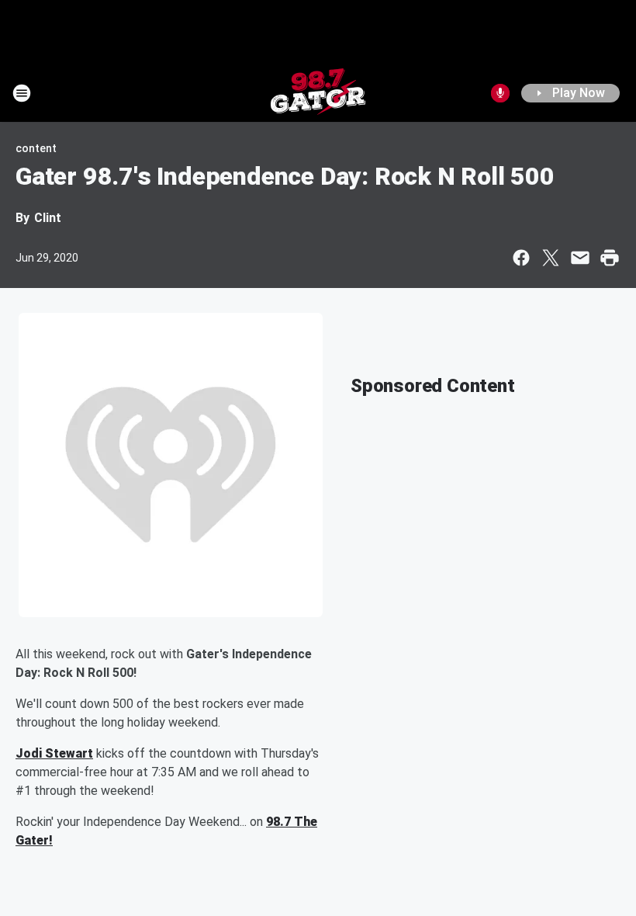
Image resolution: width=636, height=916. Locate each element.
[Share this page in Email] (580, 258)
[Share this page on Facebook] (521, 258)
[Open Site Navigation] (21, 93)
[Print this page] (609, 258)
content (36, 148)
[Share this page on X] (551, 258)
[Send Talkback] (500, 93)
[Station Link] (318, 93)
